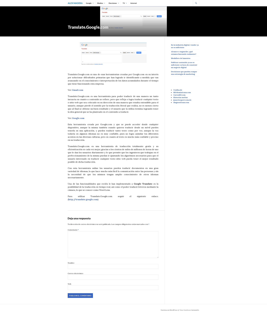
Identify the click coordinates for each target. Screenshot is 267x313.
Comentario (73, 230)
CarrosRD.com (179, 95)
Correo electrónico (75, 273)
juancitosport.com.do (182, 100)
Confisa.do (177, 90)
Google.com (78, 118)
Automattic (195, 310)
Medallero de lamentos (180, 58)
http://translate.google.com (83, 199)
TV (124, 3)
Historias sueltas (180, 97)
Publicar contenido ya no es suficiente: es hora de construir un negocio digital (184, 64)
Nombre (71, 263)
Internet (133, 3)
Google (88, 3)
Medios (100, 3)
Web (69, 284)
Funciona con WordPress (169, 310)
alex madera (75, 3)
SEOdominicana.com (182, 92)
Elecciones (113, 3)
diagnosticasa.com (181, 102)
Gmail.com (77, 90)
